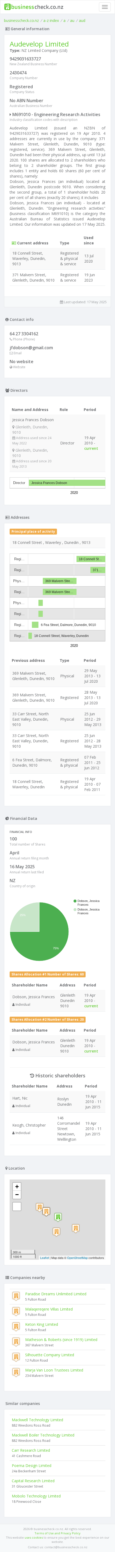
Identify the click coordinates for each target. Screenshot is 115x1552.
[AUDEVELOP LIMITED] (58, 1217)
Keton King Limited (41, 1324)
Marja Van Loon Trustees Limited (54, 1370)
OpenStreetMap (77, 1257)
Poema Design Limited (31, 1465)
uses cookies (34, 1537)
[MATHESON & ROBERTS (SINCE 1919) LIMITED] (56, 1232)
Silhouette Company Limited (49, 1354)
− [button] (17, 1194)
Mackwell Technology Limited (37, 1419)
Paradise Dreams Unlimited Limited (55, 1293)
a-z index (51, 20)
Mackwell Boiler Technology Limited (43, 1435)
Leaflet (44, 1257)
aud (82, 20)
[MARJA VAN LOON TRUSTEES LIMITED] (75, 1229)
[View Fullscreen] (17, 1207)
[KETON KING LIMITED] (46, 1212)
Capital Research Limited (33, 1480)
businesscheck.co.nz (21, 20)
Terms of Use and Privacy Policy (57, 1533)
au (72, 20)
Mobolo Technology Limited (36, 1496)
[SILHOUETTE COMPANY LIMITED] (39, 1207)
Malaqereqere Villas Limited (49, 1309)
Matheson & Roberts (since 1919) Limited (61, 1339)
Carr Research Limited (31, 1450)
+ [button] (17, 1186)
